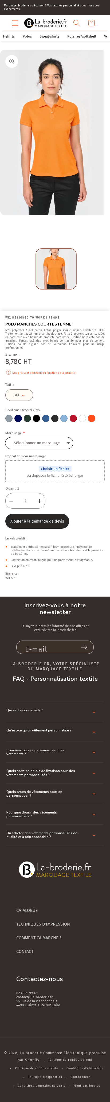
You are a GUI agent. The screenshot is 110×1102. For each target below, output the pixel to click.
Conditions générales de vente (41, 1086)
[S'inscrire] (84, 647)
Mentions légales (87, 1086)
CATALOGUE (27, 910)
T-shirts (9, 36)
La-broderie (31, 1053)
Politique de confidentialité (36, 1068)
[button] (15, 23)
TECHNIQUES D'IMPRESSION (43, 924)
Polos (27, 36)
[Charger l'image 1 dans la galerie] (56, 269)
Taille (9, 385)
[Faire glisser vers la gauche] (43, 228)
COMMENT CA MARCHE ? (38, 937)
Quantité (12, 488)
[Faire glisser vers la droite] (54, 228)
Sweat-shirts (49, 36)
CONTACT (24, 951)
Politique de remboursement (70, 1060)
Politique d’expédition (45, 1077)
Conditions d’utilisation (84, 1068)
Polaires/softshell (81, 36)
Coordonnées (80, 1077)
